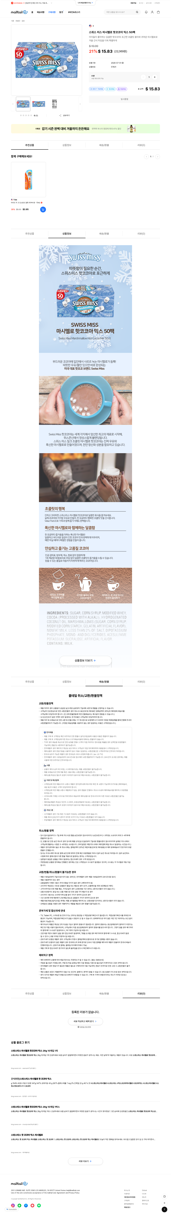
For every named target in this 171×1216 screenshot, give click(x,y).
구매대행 (52, 12)
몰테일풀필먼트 (129, 1204)
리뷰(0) (141, 145)
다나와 (144, 1194)
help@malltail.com (73, 1190)
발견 (61, 12)
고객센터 (157, 3)
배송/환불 (104, 145)
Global (144, 1190)
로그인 (141, 3)
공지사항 (149, 3)
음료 (23, 21)
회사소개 (127, 1190)
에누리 (144, 1197)
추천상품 (29, 145)
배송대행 (40, 12)
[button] (13, 104)
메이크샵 (145, 1204)
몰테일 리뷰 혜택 (85, 1027)
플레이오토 (145, 1200)
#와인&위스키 (74, 12)
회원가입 (133, 3)
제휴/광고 (127, 1207)
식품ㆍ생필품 (15, 21)
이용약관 (127, 1194)
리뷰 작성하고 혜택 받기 (84, 1021)
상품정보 (66, 145)
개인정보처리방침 (129, 1197)
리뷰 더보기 (84, 1161)
